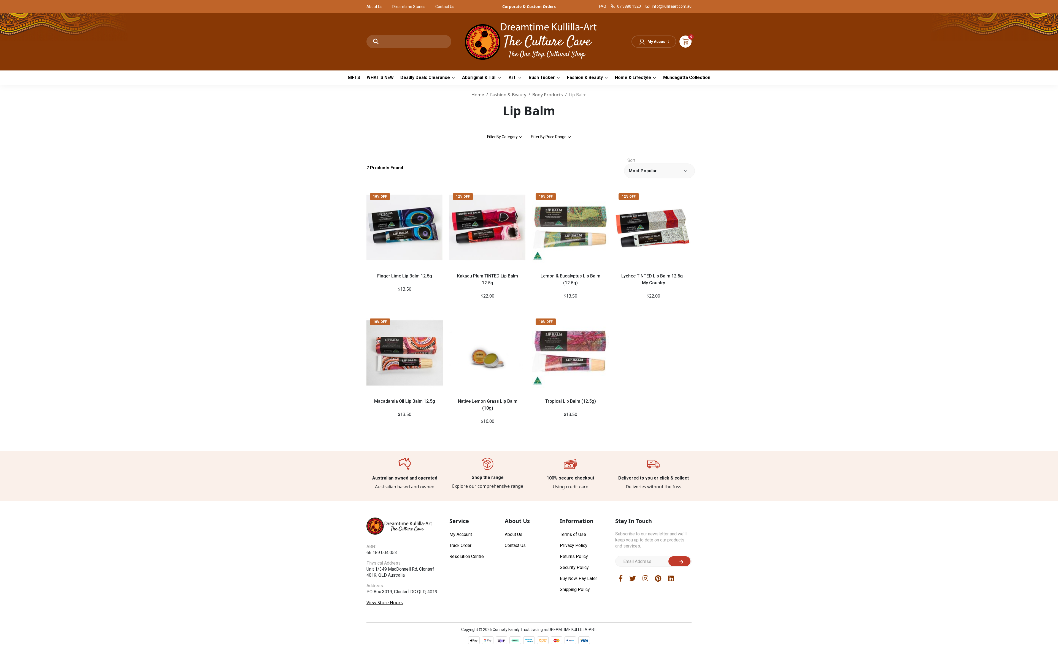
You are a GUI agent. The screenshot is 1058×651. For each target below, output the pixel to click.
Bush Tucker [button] (542, 77)
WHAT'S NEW (380, 77)
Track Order (460, 545)
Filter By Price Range (548, 137)
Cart (685, 42)
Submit (679, 561)
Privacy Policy (573, 545)
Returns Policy (574, 556)
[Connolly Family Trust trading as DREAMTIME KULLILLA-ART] (529, 41)
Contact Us (444, 6)
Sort (631, 160)
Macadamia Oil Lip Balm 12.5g (404, 401)
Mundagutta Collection (686, 77)
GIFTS (354, 77)
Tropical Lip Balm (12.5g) (570, 401)
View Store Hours (384, 603)
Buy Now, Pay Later (578, 578)
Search (376, 41)
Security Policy (574, 567)
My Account (658, 41)
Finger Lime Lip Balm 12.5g (404, 276)
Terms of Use (573, 534)
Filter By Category (502, 137)
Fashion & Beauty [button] (585, 77)
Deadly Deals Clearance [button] (425, 77)
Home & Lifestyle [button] (633, 77)
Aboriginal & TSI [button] (479, 77)
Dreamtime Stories (408, 6)
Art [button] (512, 77)
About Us (374, 6)
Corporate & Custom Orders (529, 6)
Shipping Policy (575, 589)
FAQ (602, 6)
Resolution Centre (466, 556)
